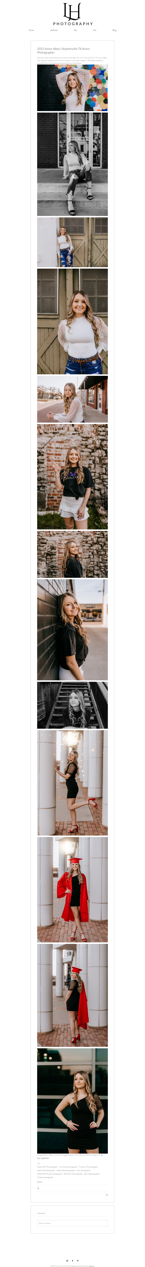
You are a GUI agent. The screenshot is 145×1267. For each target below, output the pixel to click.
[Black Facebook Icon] (72, 1261)
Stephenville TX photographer (47, 1167)
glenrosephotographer (92, 1174)
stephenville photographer (46, 1170)
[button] (54, 30)
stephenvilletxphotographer (65, 1170)
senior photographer (84, 1170)
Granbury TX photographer (88, 1167)
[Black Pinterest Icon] (78, 1261)
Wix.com (91, 1266)
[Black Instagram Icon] (67, 1261)
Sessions (39, 1182)
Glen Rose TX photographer (73, 1174)
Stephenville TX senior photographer (49, 1174)
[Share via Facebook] (38, 1188)
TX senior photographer (45, 1177)
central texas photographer (68, 1167)
